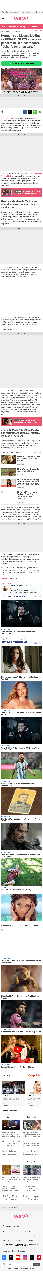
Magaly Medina (7, 118)
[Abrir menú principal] (3, 18)
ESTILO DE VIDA (27, 22)
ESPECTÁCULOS (10, 22)
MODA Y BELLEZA (19, 22)
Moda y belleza (7, 1236)
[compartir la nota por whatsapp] (35, 112)
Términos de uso (21, 1244)
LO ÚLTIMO (4, 22)
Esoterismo (6, 1240)
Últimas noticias (7, 1232)
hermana (30, 128)
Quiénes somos (33, 1244)
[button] (40, 26)
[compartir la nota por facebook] (25, 112)
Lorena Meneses (10, 111)
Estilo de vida (19, 1236)
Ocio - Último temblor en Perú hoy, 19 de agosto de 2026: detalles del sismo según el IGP (20, 27)
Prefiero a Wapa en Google (14, 639)
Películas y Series (34, 1236)
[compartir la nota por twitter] (30, 112)
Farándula (17, 31)
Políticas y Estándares (21, 1245)
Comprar (21, 1104)
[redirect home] (21, 20)
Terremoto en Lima (26, 12)
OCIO (33, 22)
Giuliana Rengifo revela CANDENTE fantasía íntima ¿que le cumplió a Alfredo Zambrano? (27, 422)
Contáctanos (9, 1244)
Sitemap (31, 1240)
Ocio (30, 1232)
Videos (18, 1240)
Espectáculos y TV (7, 31)
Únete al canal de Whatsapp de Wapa (23, 63)
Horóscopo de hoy (12, 12)
